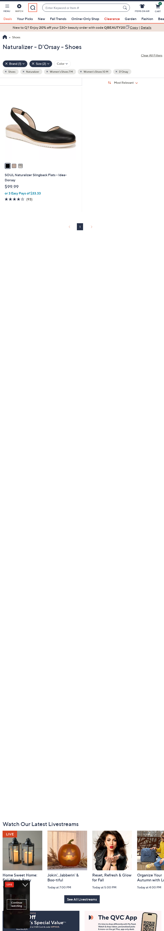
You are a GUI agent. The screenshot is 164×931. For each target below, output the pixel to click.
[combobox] (81, 8)
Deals (7, 19)
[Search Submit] (126, 8)
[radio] (8, 166)
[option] (82, 27)
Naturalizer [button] (32, 71)
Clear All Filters (151, 55)
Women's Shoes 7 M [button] (61, 71)
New (41, 19)
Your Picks (25, 19)
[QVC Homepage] (5, 37)
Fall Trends (58, 19)
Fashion (147, 19)
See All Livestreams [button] (82, 899)
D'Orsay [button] (123, 71)
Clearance (112, 19)
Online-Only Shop (85, 19)
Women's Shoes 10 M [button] (95, 71)
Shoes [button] (11, 71)
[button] (6, 9)
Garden (130, 19)
